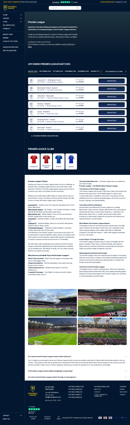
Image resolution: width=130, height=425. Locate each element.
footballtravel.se (75, 397)
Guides (122, 389)
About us (6, 419)
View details (111, 81)
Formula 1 (6, 28)
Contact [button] (6, 415)
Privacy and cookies (33, 417)
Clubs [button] (5, 15)
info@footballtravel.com (53, 397)
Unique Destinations (10, 47)
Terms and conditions (47, 417)
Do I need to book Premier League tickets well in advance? (49, 356)
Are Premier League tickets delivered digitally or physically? (50, 371)
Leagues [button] (6, 18)
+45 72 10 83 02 (67, 44)
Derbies (5, 38)
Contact (97, 392)
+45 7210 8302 (52, 392)
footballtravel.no (75, 392)
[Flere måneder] (101, 71)
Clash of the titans (10, 41)
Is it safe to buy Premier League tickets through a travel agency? (52, 377)
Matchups (123, 392)
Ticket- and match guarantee (100, 395)
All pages (59, 417)
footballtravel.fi (74, 394)
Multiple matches (9, 50)
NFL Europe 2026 (9, 25)
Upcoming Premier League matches (45, 136)
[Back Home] (10, 8)
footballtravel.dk (75, 389)
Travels (122, 394)
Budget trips (8, 34)
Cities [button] (5, 22)
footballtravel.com (75, 386)
